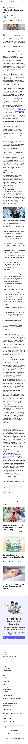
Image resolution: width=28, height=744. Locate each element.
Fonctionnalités (6, 668)
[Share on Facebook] (4, 487)
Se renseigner (6, 687)
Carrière (5, 654)
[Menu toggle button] (1, 1)
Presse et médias (7, 689)
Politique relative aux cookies (10, 703)
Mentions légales (7, 705)
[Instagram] (9, 733)
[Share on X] (10, 487)
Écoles (4, 673)
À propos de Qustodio (8, 652)
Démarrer (5, 677)
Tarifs (4, 675)
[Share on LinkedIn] (15, 487)
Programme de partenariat (9, 656)
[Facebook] (14, 733)
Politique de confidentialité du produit (12, 698)
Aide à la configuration (9, 20)
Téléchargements (7, 670)
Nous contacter (6, 659)
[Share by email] (4, 492)
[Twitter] (11, 733)
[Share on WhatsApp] (20, 487)
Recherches (5, 691)
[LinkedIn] (19, 733)
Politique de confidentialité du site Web (12, 701)
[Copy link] (10, 492)
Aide (4, 684)
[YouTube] (17, 733)
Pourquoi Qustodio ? (8, 666)
